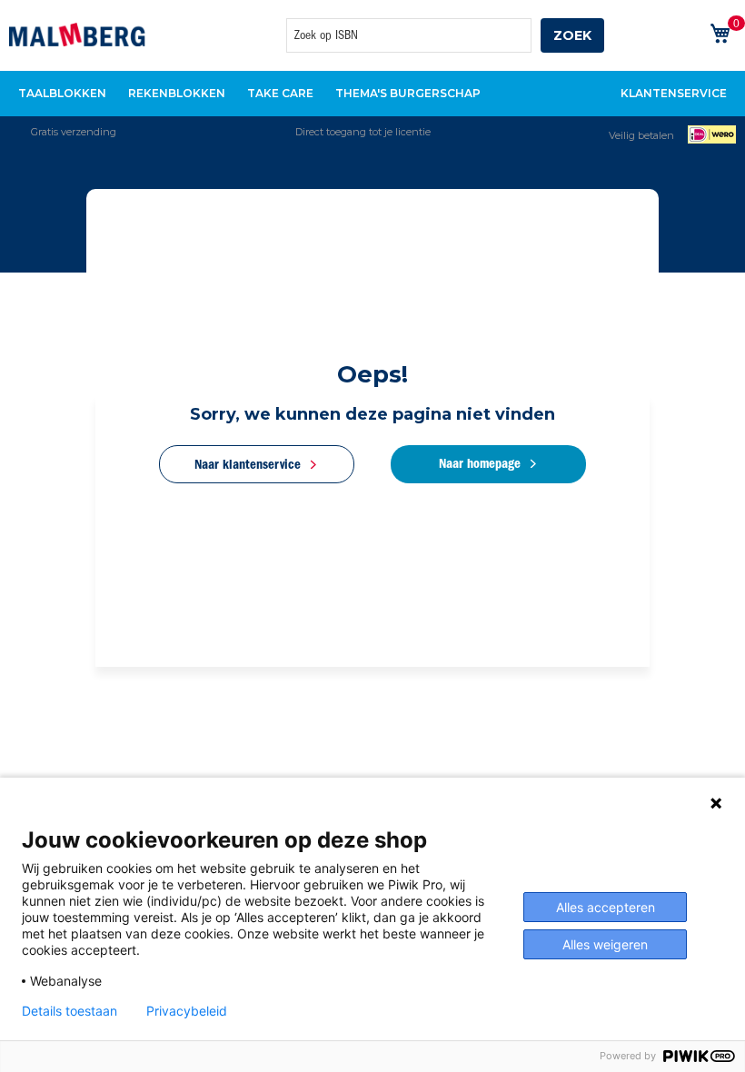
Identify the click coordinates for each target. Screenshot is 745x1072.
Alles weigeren (605, 944)
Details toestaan (69, 1011)
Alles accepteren (605, 907)
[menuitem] (62, 93)
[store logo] (77, 34)
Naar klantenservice (247, 464)
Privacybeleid (186, 1011)
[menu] (372, 93)
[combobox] (408, 35)
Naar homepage (480, 463)
